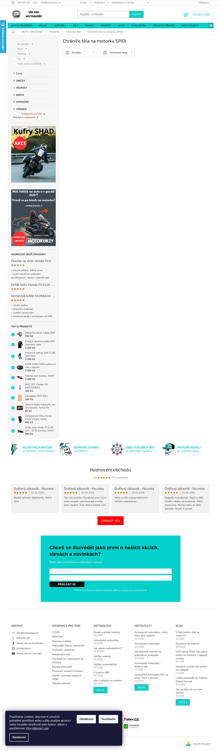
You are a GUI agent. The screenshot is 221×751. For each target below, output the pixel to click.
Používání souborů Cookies (67, 671)
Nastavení (19, 737)
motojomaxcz (23, 648)
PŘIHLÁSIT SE (67, 584)
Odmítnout (86, 719)
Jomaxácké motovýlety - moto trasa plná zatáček (151, 634)
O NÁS (83, 2)
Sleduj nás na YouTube (29, 653)
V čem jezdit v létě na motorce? (187, 634)
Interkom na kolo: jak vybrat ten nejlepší (191, 668)
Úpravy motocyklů (62, 666)
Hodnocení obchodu (110, 469)
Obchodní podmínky (63, 649)
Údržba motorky (102, 656)
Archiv (100, 690)
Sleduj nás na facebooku (30, 643)
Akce (22, 48)
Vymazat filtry (32, 114)
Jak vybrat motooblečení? (107, 648)
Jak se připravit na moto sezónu (189, 691)
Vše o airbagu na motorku (107, 680)
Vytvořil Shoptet (201, 743)
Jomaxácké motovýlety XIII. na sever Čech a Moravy (151, 676)
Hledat (136, 14)
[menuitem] (21, 25)
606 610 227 (23, 638)
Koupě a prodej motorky (106, 632)
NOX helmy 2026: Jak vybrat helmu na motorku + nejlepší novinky (191, 655)
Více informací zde (37, 728)
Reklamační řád (61, 654)
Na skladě (25, 44)
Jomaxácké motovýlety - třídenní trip (148, 665)
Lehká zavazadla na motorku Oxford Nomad (192, 679)
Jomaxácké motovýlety (106, 640)
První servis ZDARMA (31, 63)
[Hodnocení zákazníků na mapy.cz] (131, 722)
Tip (21, 58)
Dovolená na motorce (188, 643)
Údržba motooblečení (105, 664)
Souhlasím (108, 719)
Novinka (23, 53)
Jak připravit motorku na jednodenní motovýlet (148, 653)
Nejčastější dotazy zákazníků (68, 645)
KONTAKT (99, 2)
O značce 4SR (101, 672)
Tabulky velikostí (61, 683)
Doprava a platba (123, 2)
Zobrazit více (110, 520)
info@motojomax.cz (27, 632)
